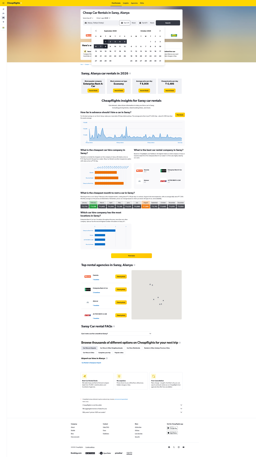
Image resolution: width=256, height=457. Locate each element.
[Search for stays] (3, 13)
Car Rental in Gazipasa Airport (91, 363)
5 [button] (124, 41)
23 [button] (110, 56)
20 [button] (96, 56)
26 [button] (125, 56)
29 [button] (105, 61)
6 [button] (95, 46)
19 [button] (125, 51)
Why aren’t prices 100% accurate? (94, 412)
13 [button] (96, 51)
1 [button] (105, 41)
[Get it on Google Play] (172, 428)
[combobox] (88, 18)
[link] (93, 91)
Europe (87, 64)
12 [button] (125, 46)
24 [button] (115, 56)
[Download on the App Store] (172, 433)
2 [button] (110, 41)
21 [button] (101, 56)
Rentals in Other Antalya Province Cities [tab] (157, 348)
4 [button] (119, 41)
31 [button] (160, 61)
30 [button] (110, 61)
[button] (3, 3)
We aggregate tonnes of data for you (94, 409)
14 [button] (101, 51)
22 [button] (105, 56)
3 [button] (115, 41)
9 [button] (110, 46)
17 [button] (115, 51)
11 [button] (120, 46)
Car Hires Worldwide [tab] (133, 348)
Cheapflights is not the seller (92, 405)
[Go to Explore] (3, 22)
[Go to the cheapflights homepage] (14, 3)
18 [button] (120, 51)
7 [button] (100, 46)
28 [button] (101, 61)
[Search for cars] (3, 18)
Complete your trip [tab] (104, 352)
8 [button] (105, 46)
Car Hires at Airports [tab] (89, 348)
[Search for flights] (3, 9)
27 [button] (96, 61)
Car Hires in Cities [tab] (88, 352)
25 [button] (120, 56)
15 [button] (105, 51)
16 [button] (110, 51)
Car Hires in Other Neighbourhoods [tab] (111, 348)
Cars (81, 64)
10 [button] (115, 46)
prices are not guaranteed (121, 399)
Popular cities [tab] (119, 352)
